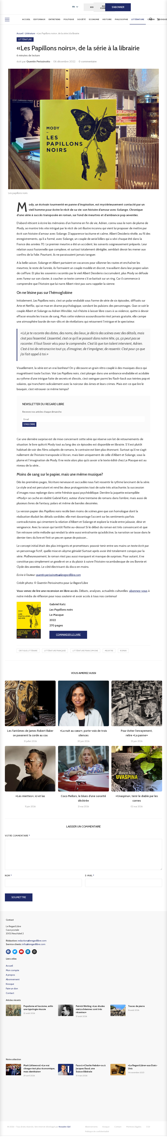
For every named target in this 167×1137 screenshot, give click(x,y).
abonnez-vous (138, 591)
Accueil (26, 19)
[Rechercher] (150, 19)
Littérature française (55, 651)
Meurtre (109, 651)
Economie (94, 19)
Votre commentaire (17, 835)
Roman (123, 651)
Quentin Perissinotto (38, 61)
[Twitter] (14, 951)
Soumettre (18, 897)
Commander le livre (68, 634)
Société (81, 19)
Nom (8, 875)
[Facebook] (8, 951)
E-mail (89, 875)
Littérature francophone (85, 651)
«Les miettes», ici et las (30, 796)
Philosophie (121, 19)
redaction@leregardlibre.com (32, 940)
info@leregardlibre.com (33, 944)
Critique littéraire (28, 651)
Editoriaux (39, 19)
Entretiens (54, 19)
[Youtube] (21, 951)
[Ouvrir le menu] (7, 19)
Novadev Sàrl (64, 1126)
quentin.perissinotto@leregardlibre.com (58, 575)
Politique (69, 19)
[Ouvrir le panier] (158, 19)
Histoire (107, 19)
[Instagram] (34, 951)
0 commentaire (88, 61)
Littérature (137, 19)
